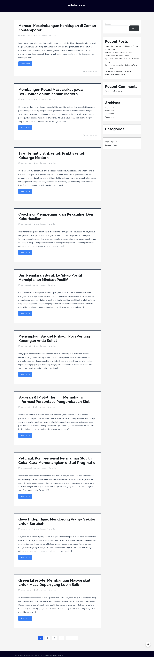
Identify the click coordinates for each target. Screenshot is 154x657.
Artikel (54, 35)
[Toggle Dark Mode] (148, 644)
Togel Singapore (111, 142)
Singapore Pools (111, 145)
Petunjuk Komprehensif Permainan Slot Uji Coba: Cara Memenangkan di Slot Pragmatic (56, 460)
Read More (25, 64)
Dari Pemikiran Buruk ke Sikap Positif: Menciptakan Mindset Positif (50, 277)
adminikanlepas (41, 35)
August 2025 (109, 117)
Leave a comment (91, 71)
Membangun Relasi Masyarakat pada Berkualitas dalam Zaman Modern (50, 91)
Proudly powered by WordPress (24, 655)
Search (108, 24)
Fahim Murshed (58, 655)
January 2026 (110, 114)
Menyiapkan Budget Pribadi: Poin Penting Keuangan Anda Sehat (54, 338)
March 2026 (109, 111)
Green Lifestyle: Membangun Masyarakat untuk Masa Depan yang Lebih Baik (54, 582)
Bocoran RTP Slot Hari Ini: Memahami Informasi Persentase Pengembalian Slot (54, 399)
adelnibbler (77, 5)
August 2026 (109, 107)
